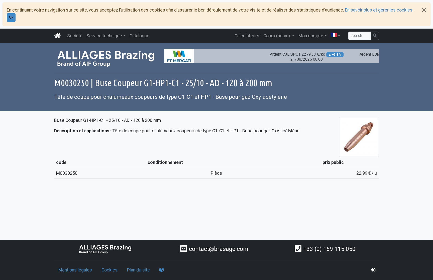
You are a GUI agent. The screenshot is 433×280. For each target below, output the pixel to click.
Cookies (109, 269)
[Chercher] (375, 36)
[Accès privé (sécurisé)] (373, 270)
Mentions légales (75, 269)
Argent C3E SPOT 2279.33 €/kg (302, 57)
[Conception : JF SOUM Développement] (161, 269)
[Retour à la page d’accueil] (105, 249)
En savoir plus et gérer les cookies (378, 10)
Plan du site (138, 269)
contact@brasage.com (218, 248)
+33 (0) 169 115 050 (329, 248)
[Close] (424, 10)
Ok (11, 17)
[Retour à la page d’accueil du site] (57, 36)
